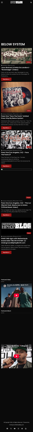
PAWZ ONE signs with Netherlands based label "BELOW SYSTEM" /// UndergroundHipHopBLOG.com (14, 240)
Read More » (6, 79)
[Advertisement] (16, 22)
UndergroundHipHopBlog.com (16, 424)
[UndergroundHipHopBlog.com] (16, 2)
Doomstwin (4, 65)
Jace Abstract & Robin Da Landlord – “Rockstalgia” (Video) (15, 68)
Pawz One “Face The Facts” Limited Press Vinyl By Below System (15, 117)
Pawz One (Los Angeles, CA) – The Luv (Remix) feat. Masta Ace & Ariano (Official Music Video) (16, 205)
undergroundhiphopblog (7, 114)
